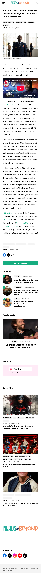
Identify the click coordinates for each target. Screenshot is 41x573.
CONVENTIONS (21, 22)
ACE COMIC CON (8, 22)
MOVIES (17, 276)
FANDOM (31, 22)
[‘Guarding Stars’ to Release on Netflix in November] (7, 279)
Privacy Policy (33, 568)
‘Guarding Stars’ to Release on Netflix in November (26, 281)
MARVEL (6, 25)
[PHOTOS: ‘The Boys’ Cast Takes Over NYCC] (20, 444)
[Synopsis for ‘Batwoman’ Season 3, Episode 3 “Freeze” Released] (20, 405)
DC (14, 418)
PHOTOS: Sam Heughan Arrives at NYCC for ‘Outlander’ (20, 504)
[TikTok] (25, 555)
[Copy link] (13, 255)
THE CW (5, 421)
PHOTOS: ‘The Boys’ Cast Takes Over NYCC (19, 466)
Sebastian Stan (22, 223)
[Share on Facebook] (4, 255)
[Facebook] (5, 555)
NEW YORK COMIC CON (22, 456)
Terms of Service (7, 570)
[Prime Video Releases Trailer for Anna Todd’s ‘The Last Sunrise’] (7, 302)
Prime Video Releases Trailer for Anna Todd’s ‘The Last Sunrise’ (26, 304)
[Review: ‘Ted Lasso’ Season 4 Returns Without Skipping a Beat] (7, 291)
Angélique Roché (10, 105)
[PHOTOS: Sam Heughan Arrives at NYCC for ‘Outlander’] (20, 482)
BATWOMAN (7, 418)
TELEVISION (30, 418)
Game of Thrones (10, 226)
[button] (3, 3)
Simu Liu (6, 219)
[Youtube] (20, 555)
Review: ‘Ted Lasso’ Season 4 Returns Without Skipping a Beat (26, 292)
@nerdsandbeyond (21, 369)
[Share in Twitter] (8, 255)
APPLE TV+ (18, 287)
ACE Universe (8, 213)
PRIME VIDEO (7, 459)
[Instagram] (15, 555)
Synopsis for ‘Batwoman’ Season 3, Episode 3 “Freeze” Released (18, 427)
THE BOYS (27, 459)
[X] (10, 555)
